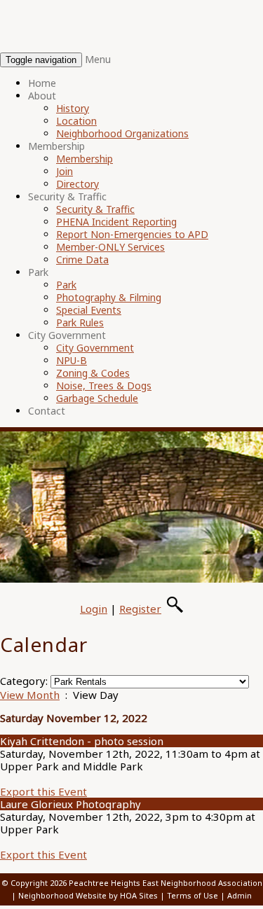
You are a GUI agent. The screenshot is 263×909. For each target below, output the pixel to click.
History (72, 108)
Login (93, 609)
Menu (98, 59)
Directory (77, 183)
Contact (46, 410)
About (42, 95)
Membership (56, 146)
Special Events (88, 310)
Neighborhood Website (62, 895)
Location (76, 120)
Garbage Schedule (97, 398)
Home (42, 83)
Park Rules (80, 322)
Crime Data (82, 259)
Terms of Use (192, 895)
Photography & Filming (108, 297)
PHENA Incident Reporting (116, 221)
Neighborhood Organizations (122, 133)
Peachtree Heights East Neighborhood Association (165, 882)
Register (140, 609)
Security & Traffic (67, 196)
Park (38, 272)
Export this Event (43, 791)
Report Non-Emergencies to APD (132, 234)
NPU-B (71, 360)
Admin (239, 895)
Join (64, 171)
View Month (30, 695)
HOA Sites (139, 895)
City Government (67, 335)
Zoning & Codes (93, 373)
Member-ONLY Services (110, 247)
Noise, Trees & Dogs (103, 385)
